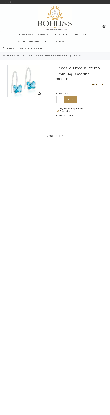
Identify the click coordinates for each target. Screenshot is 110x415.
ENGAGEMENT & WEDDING (30, 48)
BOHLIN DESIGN (61, 34)
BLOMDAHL (28, 55)
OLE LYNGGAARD (25, 34)
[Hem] (4, 56)
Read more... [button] (98, 84)
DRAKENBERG (43, 34)
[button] (39, 94)
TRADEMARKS (79, 34)
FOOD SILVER (58, 41)
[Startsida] (55, 18)
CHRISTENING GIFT (38, 41)
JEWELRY (21, 41)
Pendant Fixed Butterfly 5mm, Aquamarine (58, 55)
